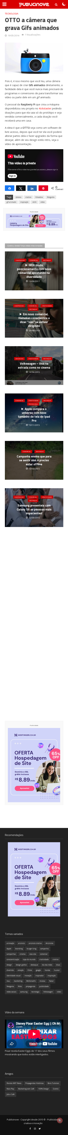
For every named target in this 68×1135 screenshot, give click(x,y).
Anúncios (19, 359)
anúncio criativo (35, 943)
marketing (18, 981)
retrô (34, 202)
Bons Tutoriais (53, 1083)
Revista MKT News (14, 1083)
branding (19, 948)
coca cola (32, 954)
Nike (20, 986)
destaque (34, 965)
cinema (22, 954)
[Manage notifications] (60, 1120)
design (9, 965)
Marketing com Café (26, 1089)
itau (8, 981)
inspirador (39, 975)
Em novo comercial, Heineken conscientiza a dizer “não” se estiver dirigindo (34, 320)
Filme (30, 970)
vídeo (42, 202)
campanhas (11, 954)
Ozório (55, 1089)
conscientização (13, 959)
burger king (31, 948)
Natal (51, 981)
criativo (28, 197)
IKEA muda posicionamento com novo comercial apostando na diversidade (34, 271)
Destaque (47, 260)
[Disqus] (34, 585)
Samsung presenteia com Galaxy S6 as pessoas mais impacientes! (34, 509)
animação (10, 943)
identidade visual (14, 975)
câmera (18, 197)
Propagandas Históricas (34, 1083)
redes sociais (11, 992)
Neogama (10, 986)
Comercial (34, 260)
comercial (43, 954)
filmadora (39, 197)
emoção (21, 970)
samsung (23, 992)
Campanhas (20, 260)
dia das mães (47, 965)
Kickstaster (45, 108)
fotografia (50, 197)
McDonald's (31, 981)
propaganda (30, 986)
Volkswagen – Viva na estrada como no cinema (34, 365)
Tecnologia (11, 13)
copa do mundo (29, 959)
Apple (9, 948)
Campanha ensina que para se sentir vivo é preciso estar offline (34, 460)
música (42, 981)
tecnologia (35, 992)
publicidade (44, 986)
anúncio (21, 943)
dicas (58, 965)
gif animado (11, 202)
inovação (28, 975)
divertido (10, 970)
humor (57, 970)
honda (47, 970)
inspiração (24, 202)
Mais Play (10, 1089)
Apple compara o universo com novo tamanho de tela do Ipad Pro (34, 414)
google (38, 970)
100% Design (43, 1089)
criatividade (44, 959)
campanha (44, 948)
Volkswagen (48, 992)
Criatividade (47, 306)
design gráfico (21, 965)
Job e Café (10, 1094)
